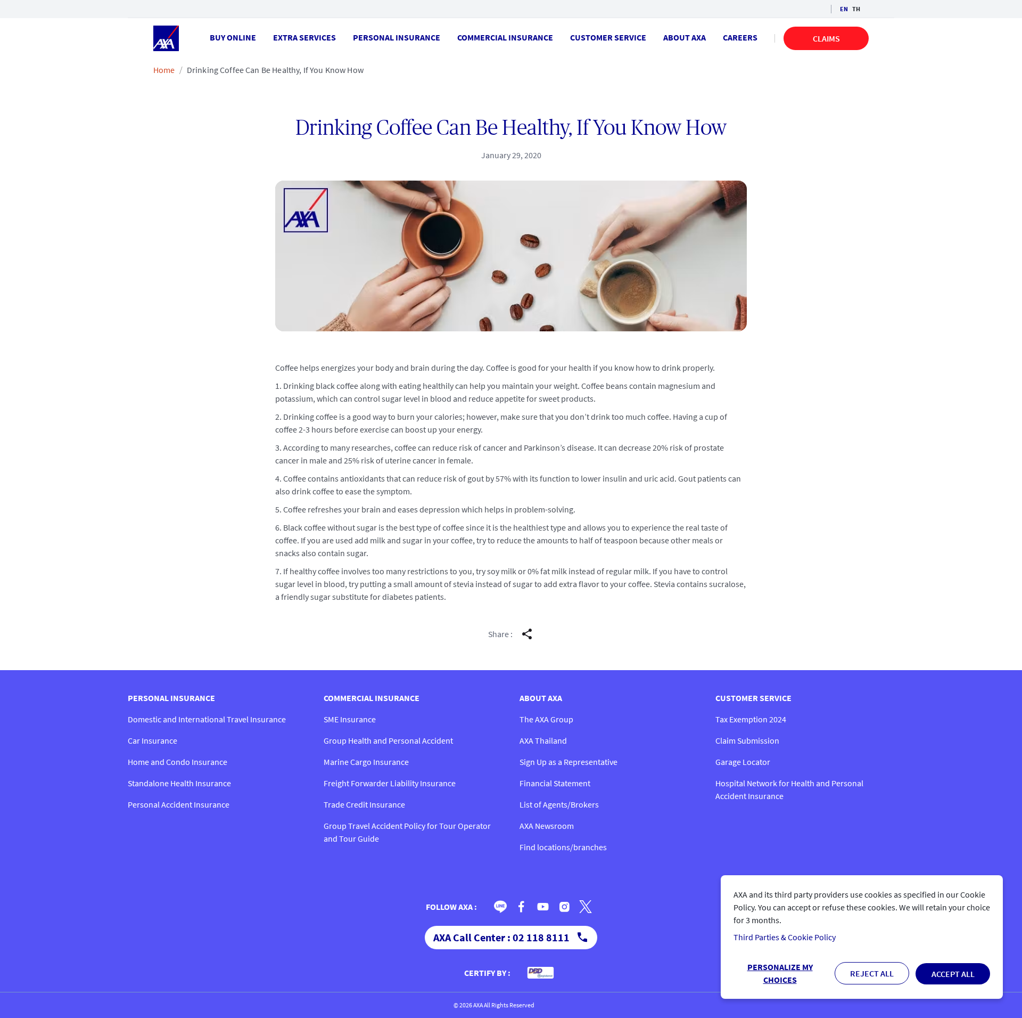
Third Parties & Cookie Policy (784, 937)
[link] (500, 906)
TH (856, 9)
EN (844, 9)
